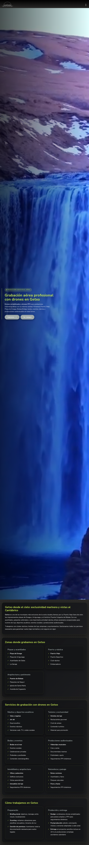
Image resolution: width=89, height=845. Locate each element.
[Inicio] (7, 4)
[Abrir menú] (86, 4)
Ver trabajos (27, 317)
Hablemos (10, 317)
